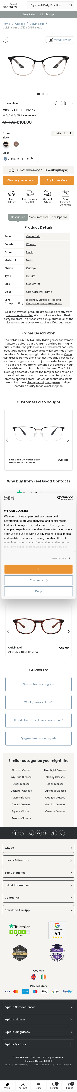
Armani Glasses (21, 818)
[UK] (33, 977)
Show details (58, 557)
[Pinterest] (54, 833)
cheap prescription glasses (43, 382)
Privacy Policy (21, 1064)
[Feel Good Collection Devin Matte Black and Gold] (38, 413)
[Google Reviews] (57, 938)
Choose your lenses (20, 180)
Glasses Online (21, 770)
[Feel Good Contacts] (10, 5)
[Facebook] (15, 833)
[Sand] (16, 145)
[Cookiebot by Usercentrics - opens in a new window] (57, 498)
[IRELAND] (43, 977)
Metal (29, 260)
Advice (47, 201)
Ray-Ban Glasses (21, 777)
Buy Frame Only (57, 180)
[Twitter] (23, 833)
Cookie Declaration (41, 1064)
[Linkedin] (46, 833)
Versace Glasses (55, 811)
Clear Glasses (21, 784)
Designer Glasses (21, 791)
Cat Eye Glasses (55, 797)
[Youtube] (38, 833)
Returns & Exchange (65, 202)
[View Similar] (63, 103)
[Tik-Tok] (62, 833)
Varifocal (44, 300)
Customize (36, 580)
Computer (32, 303)
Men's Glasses (21, 797)
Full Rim (30, 276)
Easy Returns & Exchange (38, 14)
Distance (31, 300)
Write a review (26, 115)
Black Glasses (55, 784)
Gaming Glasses (55, 804)
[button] (38, 94)
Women (31, 244)
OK (39, 569)
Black (29, 252)
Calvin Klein (33, 236)
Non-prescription (51, 303)
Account (23, 1087)
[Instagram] (31, 833)
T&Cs (7, 1064)
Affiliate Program (63, 1064)
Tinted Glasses (21, 804)
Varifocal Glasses (55, 791)
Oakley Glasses (55, 777)
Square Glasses (21, 811)
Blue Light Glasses (55, 770)
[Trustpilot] (19, 936)
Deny (38, 591)
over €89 (29, 201)
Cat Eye (31, 268)
